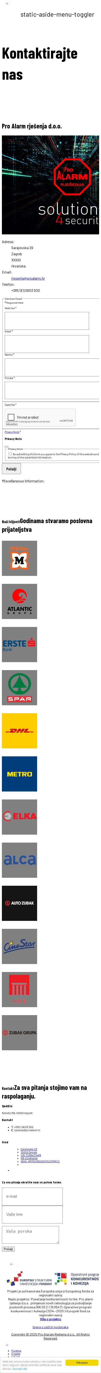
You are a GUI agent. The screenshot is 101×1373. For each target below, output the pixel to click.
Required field (14, 302)
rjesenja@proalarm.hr (28, 278)
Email (9, 331)
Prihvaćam (82, 1362)
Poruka (10, 377)
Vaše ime (10, 308)
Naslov (9, 354)
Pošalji (11, 468)
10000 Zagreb (29, 1152)
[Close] (6, 446)
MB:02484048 (29, 1158)
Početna (16, 1350)
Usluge (15, 1356)
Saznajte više (19, 1368)
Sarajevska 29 (29, 1149)
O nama (15, 1353)
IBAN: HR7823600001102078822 (40, 1161)
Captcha (10, 404)
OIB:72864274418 (31, 1155)
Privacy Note (12, 431)
